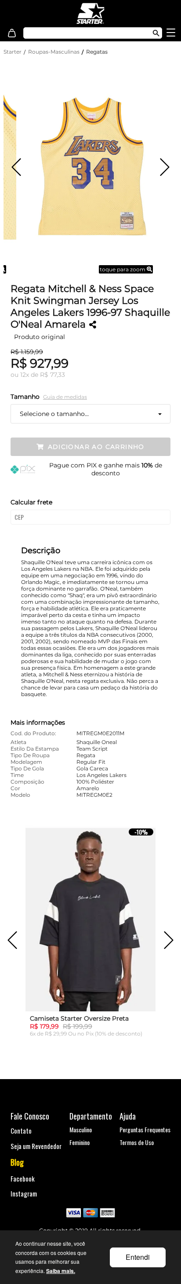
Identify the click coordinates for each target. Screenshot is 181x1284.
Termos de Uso (136, 1142)
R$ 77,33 (52, 375)
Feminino (79, 1142)
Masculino (80, 1129)
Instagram (24, 1193)
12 (24, 375)
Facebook (23, 1178)
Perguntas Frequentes (144, 1129)
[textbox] (82, 33)
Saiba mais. (60, 1271)
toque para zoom (123, 269)
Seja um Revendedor (36, 1146)
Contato (21, 1130)
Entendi (138, 1257)
